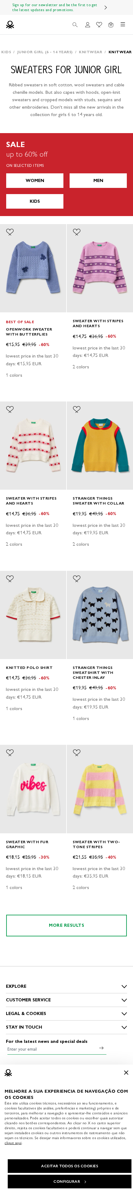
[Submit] (101, 1048)
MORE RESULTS (66, 925)
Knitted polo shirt (29, 667)
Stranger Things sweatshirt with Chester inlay (93, 672)
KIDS (35, 201)
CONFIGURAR (67, 1181)
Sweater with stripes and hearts (98, 323)
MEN (98, 180)
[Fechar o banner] (126, 1072)
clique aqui (13, 1143)
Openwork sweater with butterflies (29, 331)
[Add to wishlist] (10, 232)
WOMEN (35, 180)
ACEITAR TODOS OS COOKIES (69, 1166)
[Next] (106, 7)
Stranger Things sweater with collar (98, 500)
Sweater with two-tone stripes (96, 844)
